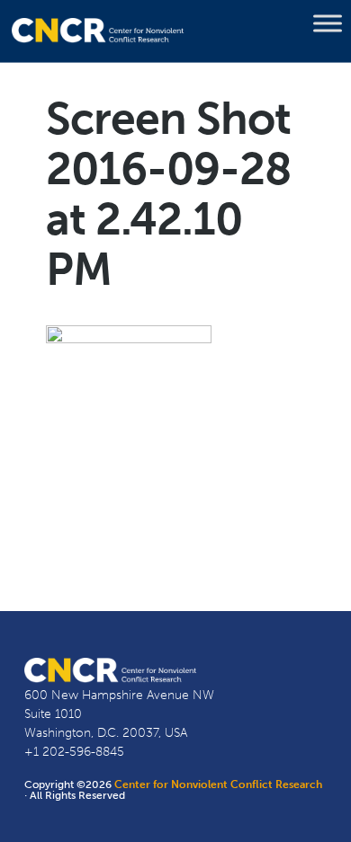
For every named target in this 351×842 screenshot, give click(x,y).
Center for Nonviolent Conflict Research (218, 784)
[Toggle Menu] (327, 23)
